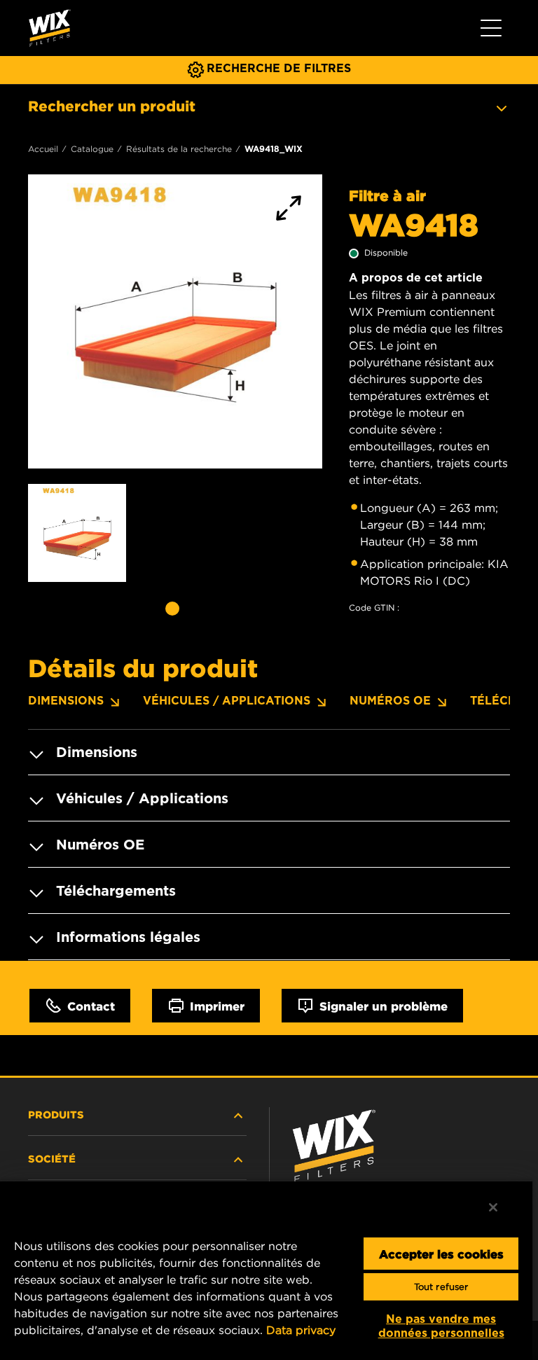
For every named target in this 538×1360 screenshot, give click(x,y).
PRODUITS (56, 1114)
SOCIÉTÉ (52, 1158)
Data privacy (301, 1330)
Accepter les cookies (441, 1254)
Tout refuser (441, 1287)
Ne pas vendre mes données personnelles (441, 1326)
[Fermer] (493, 1207)
